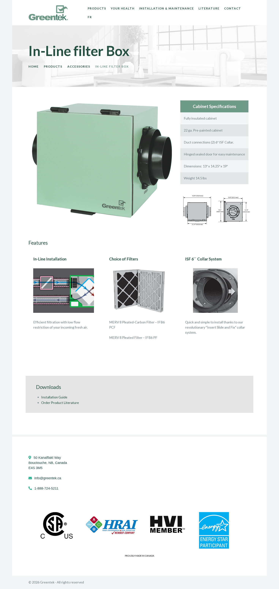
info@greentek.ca (47, 478)
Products (53, 66)
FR (90, 17)
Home (33, 66)
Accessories (78, 66)
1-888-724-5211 (46, 488)
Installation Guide (54, 397)
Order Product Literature (60, 403)
